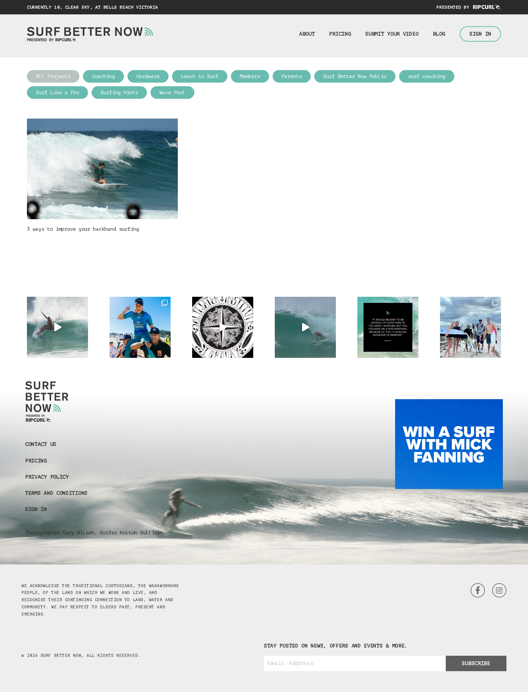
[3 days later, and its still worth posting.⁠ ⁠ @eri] (305, 327)
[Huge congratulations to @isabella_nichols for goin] (140, 327)
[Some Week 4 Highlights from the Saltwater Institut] (222, 327)
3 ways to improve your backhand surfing (83, 229)
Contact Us (40, 444)
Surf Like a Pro (57, 92)
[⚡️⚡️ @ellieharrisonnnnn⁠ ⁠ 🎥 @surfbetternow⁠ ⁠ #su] (57, 327)
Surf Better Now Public (354, 76)
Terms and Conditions (56, 493)
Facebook (499, 590)
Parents (292, 76)
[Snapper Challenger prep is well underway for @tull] (470, 327)
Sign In (480, 34)
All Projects (53, 76)
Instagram (478, 590)
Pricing (340, 34)
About (307, 34)
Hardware (147, 76)
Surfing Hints (119, 92)
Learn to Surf (199, 76)
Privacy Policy (47, 477)
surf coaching (426, 76)
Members (250, 76)
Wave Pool (172, 92)
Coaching (103, 76)
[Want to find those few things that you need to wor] (387, 327)
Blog (439, 34)
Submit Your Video (391, 34)
